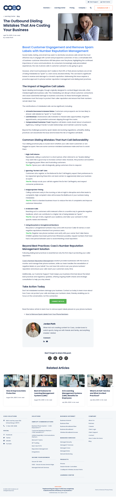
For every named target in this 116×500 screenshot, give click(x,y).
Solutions (46, 8)
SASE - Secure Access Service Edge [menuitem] (43, 464)
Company (82, 8)
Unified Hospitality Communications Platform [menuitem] (43, 436)
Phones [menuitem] (62, 463)
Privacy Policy (109, 490)
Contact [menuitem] (91, 435)
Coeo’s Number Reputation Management (38, 261)
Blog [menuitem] (90, 441)
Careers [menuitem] (91, 426)
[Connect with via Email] (47, 341)
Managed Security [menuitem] (66, 442)
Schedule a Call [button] (102, 8)
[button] (113, 386)
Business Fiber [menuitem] (64, 423)
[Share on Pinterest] (66, 358)
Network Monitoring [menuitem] (66, 454)
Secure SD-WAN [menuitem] (37, 461)
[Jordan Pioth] (33, 329)
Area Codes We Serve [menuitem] (96, 438)
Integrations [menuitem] (36, 452)
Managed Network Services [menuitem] (40, 467)
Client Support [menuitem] (93, 432)
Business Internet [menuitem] (65, 420)
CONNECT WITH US (58, 301)
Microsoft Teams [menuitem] (37, 440)
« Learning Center (9, 16)
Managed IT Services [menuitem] (66, 445)
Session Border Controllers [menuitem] (68, 466)
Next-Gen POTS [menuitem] (37, 446)
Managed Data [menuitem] (65, 451)
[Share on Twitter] (61, 358)
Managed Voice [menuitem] (65, 448)
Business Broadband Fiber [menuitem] (68, 426)
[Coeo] (15, 7)
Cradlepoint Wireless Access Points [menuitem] (71, 469)
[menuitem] (93, 2)
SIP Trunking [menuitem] (35, 443)
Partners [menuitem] (91, 423)
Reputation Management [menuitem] (40, 449)
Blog (18, 16)
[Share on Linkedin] (55, 358)
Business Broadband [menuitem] (66, 429)
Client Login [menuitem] (92, 429)
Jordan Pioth (9, 37)
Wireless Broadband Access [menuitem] (69, 432)
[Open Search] (90, 8)
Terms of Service (99, 490)
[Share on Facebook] (50, 358)
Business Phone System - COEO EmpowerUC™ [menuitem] (42, 426)
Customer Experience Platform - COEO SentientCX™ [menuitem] (42, 431)
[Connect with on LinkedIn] (44, 341)
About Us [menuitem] (91, 420)
